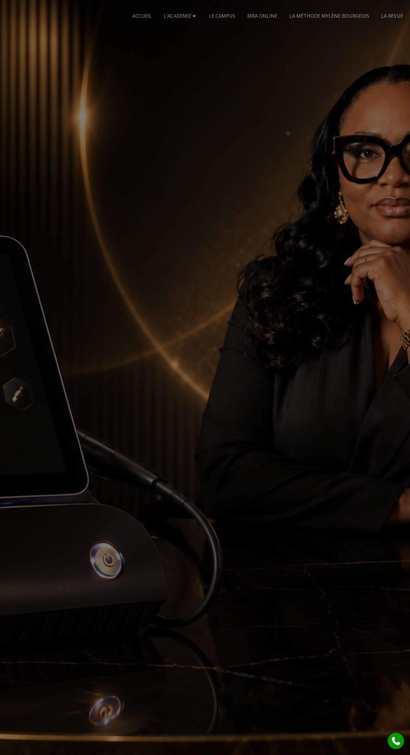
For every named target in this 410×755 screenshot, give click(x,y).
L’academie (177, 16)
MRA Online (262, 16)
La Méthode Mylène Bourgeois (329, 16)
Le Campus (222, 16)
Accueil (142, 16)
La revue (392, 16)
